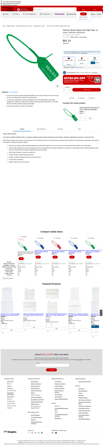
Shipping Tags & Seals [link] (39, 26)
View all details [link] (13, 92)
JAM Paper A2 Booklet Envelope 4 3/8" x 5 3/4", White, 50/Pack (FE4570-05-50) (33, 314)
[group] (11, 312)
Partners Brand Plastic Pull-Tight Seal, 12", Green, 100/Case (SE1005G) (94, 252)
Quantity (67, 87)
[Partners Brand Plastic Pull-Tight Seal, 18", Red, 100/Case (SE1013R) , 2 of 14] (60, 245)
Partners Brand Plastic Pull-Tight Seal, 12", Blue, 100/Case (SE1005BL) (77, 252)
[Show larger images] (57, 86)
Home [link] (4, 26)
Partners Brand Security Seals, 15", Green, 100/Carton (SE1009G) (90, 108)
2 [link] (85, 111)
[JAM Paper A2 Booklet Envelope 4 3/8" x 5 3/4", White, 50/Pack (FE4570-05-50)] (34, 300)
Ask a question (83, 37)
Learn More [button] (95, 72)
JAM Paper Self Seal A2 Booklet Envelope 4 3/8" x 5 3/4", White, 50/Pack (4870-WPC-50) (56, 315)
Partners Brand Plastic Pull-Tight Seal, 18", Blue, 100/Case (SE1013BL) (43, 252)
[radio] (69, 61)
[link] (18, 1)
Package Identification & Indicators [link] (24, 26)
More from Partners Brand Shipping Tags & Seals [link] (58, 26)
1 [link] (6, 316)
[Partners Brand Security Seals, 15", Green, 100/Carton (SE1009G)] (70, 115)
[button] (75, 9)
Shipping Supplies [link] (11, 26)
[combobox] (55, 9)
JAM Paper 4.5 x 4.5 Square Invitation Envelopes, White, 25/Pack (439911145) (78, 314)
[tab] (22, 129)
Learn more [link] (84, 53)
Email (37, 363)
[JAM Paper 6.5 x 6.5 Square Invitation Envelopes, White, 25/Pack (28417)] (11, 300)
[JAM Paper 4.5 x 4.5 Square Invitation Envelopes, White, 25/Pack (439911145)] (79, 300)
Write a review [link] (74, 37)
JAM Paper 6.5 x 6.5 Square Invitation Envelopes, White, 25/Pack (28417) (10, 314)
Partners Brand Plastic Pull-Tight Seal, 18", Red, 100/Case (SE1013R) (60, 252)
